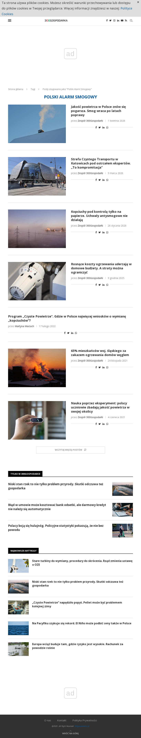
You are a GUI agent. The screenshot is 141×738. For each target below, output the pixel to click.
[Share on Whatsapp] (107, 127)
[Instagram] (114, 20)
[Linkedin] (118, 20)
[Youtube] (122, 20)
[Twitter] (110, 20)
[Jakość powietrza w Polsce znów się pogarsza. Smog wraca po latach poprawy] (37, 124)
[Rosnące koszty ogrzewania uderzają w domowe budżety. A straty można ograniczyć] (37, 281)
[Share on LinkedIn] (103, 127)
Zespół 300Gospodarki (90, 120)
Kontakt (61, 720)
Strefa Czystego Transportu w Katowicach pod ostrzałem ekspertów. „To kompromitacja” (101, 163)
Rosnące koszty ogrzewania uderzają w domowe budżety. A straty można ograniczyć (101, 268)
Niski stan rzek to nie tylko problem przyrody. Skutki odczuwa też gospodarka (55, 486)
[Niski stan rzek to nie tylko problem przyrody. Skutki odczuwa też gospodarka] (122, 489)
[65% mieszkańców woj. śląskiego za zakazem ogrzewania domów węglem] (37, 368)
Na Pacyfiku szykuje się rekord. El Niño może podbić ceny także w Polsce (81, 623)
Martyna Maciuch (24, 326)
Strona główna (15, 89)
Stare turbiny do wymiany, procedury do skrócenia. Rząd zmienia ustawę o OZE (82, 563)
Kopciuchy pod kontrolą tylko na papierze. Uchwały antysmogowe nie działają (99, 215)
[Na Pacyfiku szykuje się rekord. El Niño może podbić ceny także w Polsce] (18, 628)
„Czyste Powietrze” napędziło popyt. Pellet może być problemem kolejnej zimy (77, 604)
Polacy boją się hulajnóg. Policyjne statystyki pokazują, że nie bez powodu (56, 528)
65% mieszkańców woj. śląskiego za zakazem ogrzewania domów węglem (100, 353)
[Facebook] (107, 20)
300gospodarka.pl (81, 726)
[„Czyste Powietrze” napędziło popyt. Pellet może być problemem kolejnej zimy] (18, 607)
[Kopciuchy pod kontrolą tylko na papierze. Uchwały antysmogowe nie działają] (37, 228)
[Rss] (126, 20)
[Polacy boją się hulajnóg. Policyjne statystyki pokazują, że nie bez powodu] (122, 530)
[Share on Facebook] (96, 127)
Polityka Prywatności (84, 720)
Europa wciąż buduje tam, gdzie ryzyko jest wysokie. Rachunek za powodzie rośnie (77, 646)
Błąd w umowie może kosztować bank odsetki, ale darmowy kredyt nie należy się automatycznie (57, 507)
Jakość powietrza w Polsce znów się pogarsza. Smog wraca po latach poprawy (98, 111)
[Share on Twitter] (100, 127)
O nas (47, 720)
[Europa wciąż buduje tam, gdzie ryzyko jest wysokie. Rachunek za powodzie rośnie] (18, 649)
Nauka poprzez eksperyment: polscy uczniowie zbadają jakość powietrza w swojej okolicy (100, 407)
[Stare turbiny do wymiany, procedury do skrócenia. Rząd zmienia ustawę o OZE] (18, 566)
